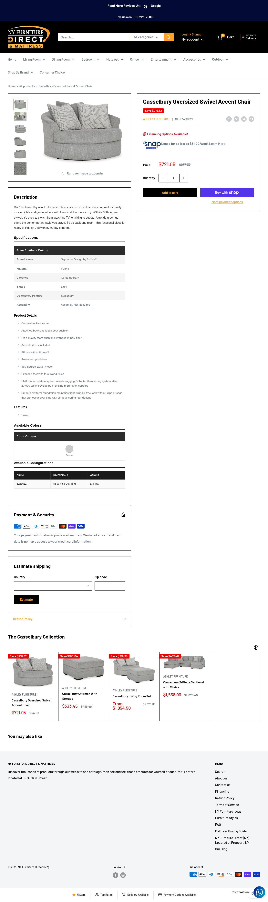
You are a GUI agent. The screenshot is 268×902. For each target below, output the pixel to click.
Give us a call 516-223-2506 (134, 17)
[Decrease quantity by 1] (163, 178)
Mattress (112, 59)
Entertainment (161, 59)
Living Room (32, 59)
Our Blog (221, 849)
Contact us (222, 785)
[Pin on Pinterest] (236, 119)
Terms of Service (227, 805)
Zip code (101, 577)
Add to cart (170, 192)
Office (134, 59)
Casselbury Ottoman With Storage (79, 696)
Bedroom (88, 59)
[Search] (169, 37)
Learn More (217, 143)
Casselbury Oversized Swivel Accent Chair (31, 702)
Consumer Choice (52, 72)
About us (221, 778)
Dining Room (61, 59)
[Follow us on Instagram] (123, 875)
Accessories (192, 59)
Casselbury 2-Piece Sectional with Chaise (183, 684)
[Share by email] (251, 119)
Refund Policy (22, 619)
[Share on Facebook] (229, 119)
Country (19, 577)
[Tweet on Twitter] (244, 119)
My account (190, 39)
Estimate (26, 599)
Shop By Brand (18, 72)
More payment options (227, 202)
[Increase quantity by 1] (184, 178)
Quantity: (149, 178)
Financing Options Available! (167, 134)
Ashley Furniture (156, 119)
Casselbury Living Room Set (132, 696)
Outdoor (218, 59)
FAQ (218, 824)
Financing (222, 791)
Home (12, 59)
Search (220, 771)
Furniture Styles (226, 818)
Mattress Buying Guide (231, 831)
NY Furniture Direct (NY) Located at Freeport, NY (232, 840)
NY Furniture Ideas (228, 811)
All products (27, 86)
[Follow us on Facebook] (115, 875)
